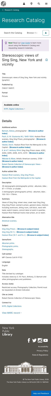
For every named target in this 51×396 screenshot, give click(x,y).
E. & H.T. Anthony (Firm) (11, 150)
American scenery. (9, 221)
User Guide (25, 43)
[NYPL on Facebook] (29, 341)
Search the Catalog (13, 33)
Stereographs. (7, 249)
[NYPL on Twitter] (34, 341)
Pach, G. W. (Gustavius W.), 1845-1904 (18, 136)
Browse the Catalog (36, 33)
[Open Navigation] (46, 3)
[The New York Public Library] (3, 3)
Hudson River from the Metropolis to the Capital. (21, 178)
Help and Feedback (41, 393)
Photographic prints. (10, 246)
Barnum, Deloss (8, 131)
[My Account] (24, 3)
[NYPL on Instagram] (40, 341)
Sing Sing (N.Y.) (8, 232)
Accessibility (43, 346)
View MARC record (11, 313)
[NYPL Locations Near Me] (31, 3)
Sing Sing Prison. (9, 229)
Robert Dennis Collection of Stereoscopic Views (21, 164)
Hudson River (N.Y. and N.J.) (13, 235)
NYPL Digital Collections (11, 306)
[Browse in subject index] (28, 229)
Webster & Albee (8, 158)
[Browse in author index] (19, 147)
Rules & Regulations (40, 355)
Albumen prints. (8, 243)
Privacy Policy (42, 351)
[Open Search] (39, 3)
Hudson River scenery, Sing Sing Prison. (18, 175)
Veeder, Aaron (7, 145)
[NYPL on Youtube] (45, 341)
